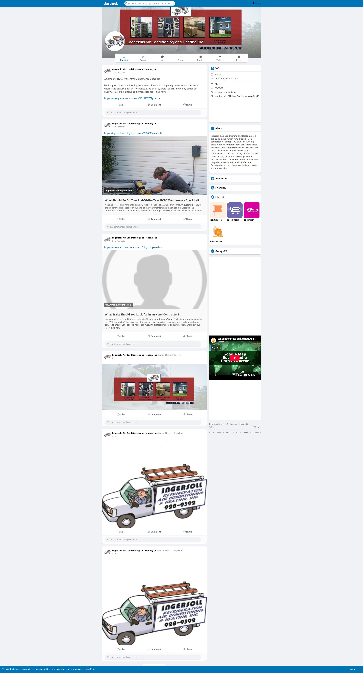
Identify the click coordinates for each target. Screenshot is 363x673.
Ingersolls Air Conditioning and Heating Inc (165, 41)
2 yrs (114, 72)
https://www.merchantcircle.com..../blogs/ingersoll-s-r (133, 247)
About (211, 432)
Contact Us (236, 432)
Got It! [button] (353, 669)
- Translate (120, 72)
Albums (219, 178)
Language (256, 426)
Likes (218, 197)
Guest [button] (257, 3)
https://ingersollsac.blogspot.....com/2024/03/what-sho (133, 133)
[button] (149, 3)
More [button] (257, 432)
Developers (248, 432)
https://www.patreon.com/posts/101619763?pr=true (132, 98)
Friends (219, 188)
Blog (228, 432)
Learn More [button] (89, 669)
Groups (219, 251)
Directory (220, 432)
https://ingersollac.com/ (226, 78)
